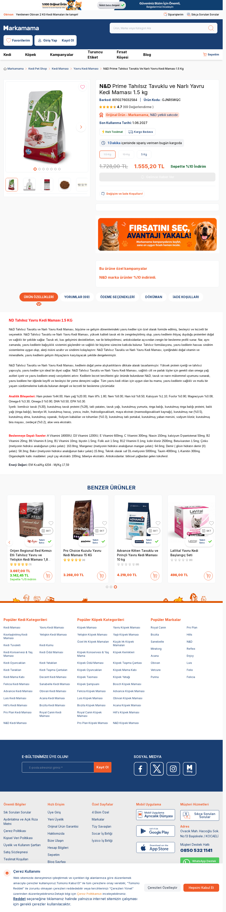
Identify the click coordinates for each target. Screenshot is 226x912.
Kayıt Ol (68, 40)
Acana (155, 655)
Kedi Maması (60, 68)
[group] (47, 127)
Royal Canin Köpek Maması (89, 714)
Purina (155, 677)
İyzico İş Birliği (102, 840)
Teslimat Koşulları (16, 859)
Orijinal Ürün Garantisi (63, 826)
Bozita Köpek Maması (91, 705)
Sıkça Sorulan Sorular (205, 14)
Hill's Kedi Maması (15, 705)
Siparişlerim (175, 14)
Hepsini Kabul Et (201, 887)
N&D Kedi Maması (15, 723)
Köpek (30, 54)
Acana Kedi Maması (52, 698)
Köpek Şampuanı (88, 684)
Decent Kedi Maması (53, 677)
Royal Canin (158, 627)
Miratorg (156, 648)
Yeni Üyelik (56, 819)
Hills (189, 634)
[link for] (111, 5)
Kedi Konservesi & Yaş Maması (18, 654)
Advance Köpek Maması (129, 691)
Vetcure (156, 670)
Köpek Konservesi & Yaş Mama (93, 654)
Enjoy (190, 655)
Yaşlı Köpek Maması (126, 634)
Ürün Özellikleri (39, 297)
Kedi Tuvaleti (12, 645)
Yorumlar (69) (77, 297)
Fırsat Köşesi (122, 54)
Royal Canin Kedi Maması (50, 714)
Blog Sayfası (57, 862)
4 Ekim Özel (100, 812)
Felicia (191, 677)
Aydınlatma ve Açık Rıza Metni (21, 821)
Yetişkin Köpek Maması (92, 634)
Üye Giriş (54, 812)
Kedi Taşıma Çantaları (53, 670)
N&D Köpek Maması (126, 723)
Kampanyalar (61, 54)
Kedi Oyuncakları (14, 662)
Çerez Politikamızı (89, 893)
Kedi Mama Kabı (14, 677)
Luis (189, 662)
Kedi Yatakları (48, 662)
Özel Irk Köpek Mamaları (93, 641)
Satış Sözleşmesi (16, 852)
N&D (105, 86)
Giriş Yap (50, 40)
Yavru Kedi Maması (85, 68)
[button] (35, 169)
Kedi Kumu (46, 645)
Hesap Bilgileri (58, 847)
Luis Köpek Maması (90, 698)
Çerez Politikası (15, 831)
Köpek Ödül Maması (90, 662)
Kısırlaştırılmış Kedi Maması (15, 636)
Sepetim (54, 855)
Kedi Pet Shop (37, 68)
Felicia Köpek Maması (91, 691)
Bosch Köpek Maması (127, 684)
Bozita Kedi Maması (52, 705)
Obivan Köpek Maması (127, 698)
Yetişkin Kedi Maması (53, 634)
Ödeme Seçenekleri (117, 297)
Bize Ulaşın (56, 840)
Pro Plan (192, 627)
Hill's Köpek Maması (126, 712)
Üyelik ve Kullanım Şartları (22, 845)
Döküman (153, 297)
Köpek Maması (87, 627)
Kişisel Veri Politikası (18, 838)
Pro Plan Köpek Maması (92, 723)
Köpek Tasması (87, 677)
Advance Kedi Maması (18, 691)
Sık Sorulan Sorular (17, 812)
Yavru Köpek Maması (126, 627)
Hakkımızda (56, 833)
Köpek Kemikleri (123, 652)
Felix (190, 670)
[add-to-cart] (47, 575)
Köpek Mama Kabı (125, 670)
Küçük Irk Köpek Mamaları (123, 643)
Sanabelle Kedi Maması (55, 684)
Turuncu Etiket (95, 54)
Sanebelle (157, 641)
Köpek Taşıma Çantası (127, 662)
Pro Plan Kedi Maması (18, 712)
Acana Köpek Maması (127, 705)
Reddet (19, 899)
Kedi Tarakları (12, 670)
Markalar (98, 819)
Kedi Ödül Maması (51, 652)
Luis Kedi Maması (15, 698)
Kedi (7, 54)
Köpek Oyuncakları (89, 670)
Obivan (155, 662)
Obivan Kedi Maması (53, 691)
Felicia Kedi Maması (16, 684)
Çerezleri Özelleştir (162, 887)
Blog (147, 54)
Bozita (155, 634)
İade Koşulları (186, 297)
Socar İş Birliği (102, 833)
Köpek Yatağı (121, 677)
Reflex (191, 648)
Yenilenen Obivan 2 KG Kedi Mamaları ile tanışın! (41, 14)
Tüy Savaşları (101, 826)
